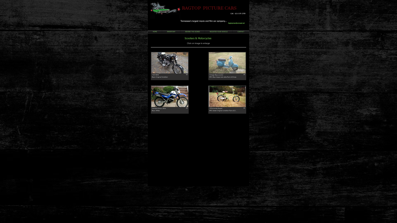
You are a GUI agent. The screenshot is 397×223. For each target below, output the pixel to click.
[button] (170, 66)
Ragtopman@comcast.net (236, 23)
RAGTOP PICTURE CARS (209, 8)
